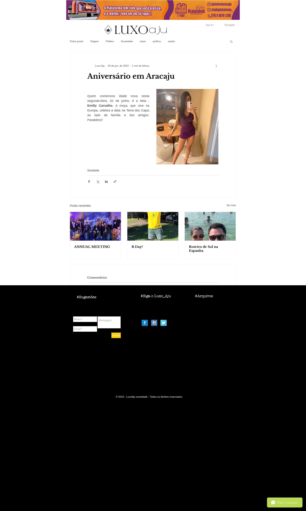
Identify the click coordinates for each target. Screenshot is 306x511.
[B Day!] (152, 226)
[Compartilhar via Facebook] (89, 181)
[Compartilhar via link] (115, 181)
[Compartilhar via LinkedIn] (106, 181)
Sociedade (127, 41)
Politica (110, 41)
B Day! (137, 247)
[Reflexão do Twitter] (163, 323)
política (157, 41)
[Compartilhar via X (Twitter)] (97, 181)
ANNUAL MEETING (92, 247)
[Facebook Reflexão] (145, 323)
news (143, 41)
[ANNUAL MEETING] (95, 226)
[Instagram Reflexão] (154, 323)
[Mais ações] (216, 66)
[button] (231, 41)
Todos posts (76, 41)
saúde (171, 41)
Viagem (94, 41)
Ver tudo (231, 205)
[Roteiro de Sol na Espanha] (210, 226)
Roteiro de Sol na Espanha (203, 249)
